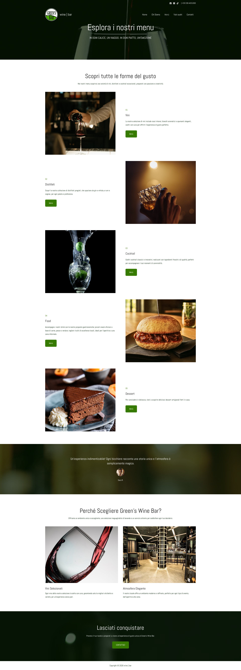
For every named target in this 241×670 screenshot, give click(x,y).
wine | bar (66, 14)
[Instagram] (174, 3)
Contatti (190, 14)
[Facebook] (171, 3)
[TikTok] (178, 3)
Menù (167, 14)
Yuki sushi (178, 14)
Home (144, 14)
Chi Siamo (156, 14)
